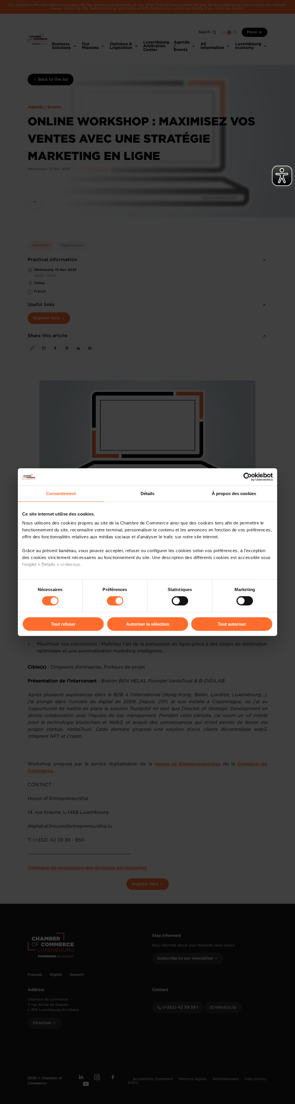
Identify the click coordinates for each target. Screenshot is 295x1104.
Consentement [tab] (61, 493)
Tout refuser (63, 624)
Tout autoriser (232, 624)
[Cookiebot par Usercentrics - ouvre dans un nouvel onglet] (247, 476)
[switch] (115, 600)
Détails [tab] (148, 493)
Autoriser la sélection (147, 624)
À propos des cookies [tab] (234, 493)
